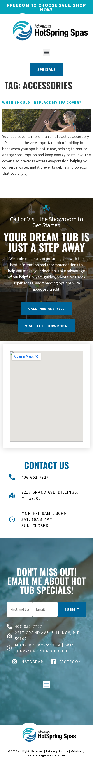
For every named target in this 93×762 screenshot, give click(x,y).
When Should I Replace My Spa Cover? (41, 102)
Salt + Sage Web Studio (46, 755)
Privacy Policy (57, 751)
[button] (46, 52)
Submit (71, 609)
